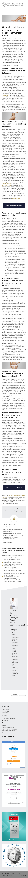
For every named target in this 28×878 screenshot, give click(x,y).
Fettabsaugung (5, 95)
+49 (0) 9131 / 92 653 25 (9, 733)
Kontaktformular (16, 198)
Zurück (15, 694)
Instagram (6, 723)
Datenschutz (23, 875)
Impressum (23, 873)
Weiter (22, 694)
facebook (6, 720)
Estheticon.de (22, 767)
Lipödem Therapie (6, 183)
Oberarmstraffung (6, 185)
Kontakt (18, 873)
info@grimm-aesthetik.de (10, 718)
